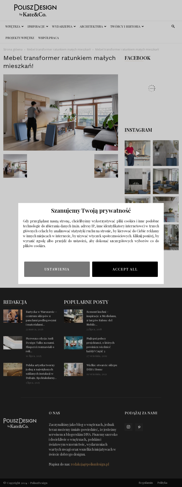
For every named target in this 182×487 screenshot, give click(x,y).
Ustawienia (57, 269)
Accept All (125, 269)
